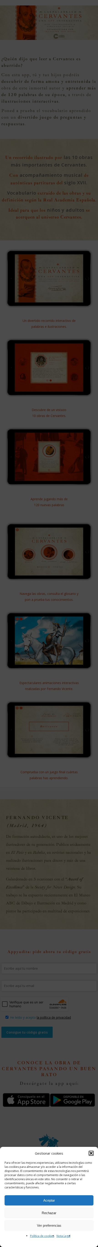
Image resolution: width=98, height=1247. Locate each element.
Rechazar (49, 1213)
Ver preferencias (49, 1225)
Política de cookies (42, 1236)
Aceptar (49, 1200)
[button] (91, 1153)
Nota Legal (63, 1236)
